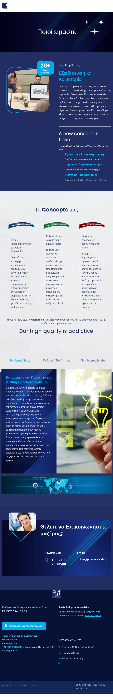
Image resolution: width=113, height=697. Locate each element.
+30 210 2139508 (59, 562)
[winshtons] (4, 6)
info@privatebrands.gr (93, 559)
